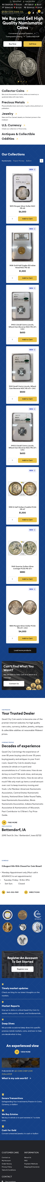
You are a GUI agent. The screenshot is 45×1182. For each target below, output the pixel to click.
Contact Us (14, 683)
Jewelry (7, 114)
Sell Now (32, 44)
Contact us (6, 1157)
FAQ (25, 1161)
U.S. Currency (11, 125)
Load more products (22, 650)
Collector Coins (13, 91)
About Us (27, 1157)
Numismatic (6, 161)
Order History (7, 1164)
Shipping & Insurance (31, 1167)
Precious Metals (13, 102)
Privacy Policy (7, 1167)
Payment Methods (31, 1164)
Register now (22, 969)
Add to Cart (27, 219)
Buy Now (12, 44)
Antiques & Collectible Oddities (18, 136)
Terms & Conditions (9, 1170)
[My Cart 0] (37, 12)
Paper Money (18, 161)
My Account (6, 1161)
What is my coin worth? (15, 1078)
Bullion (28, 161)
